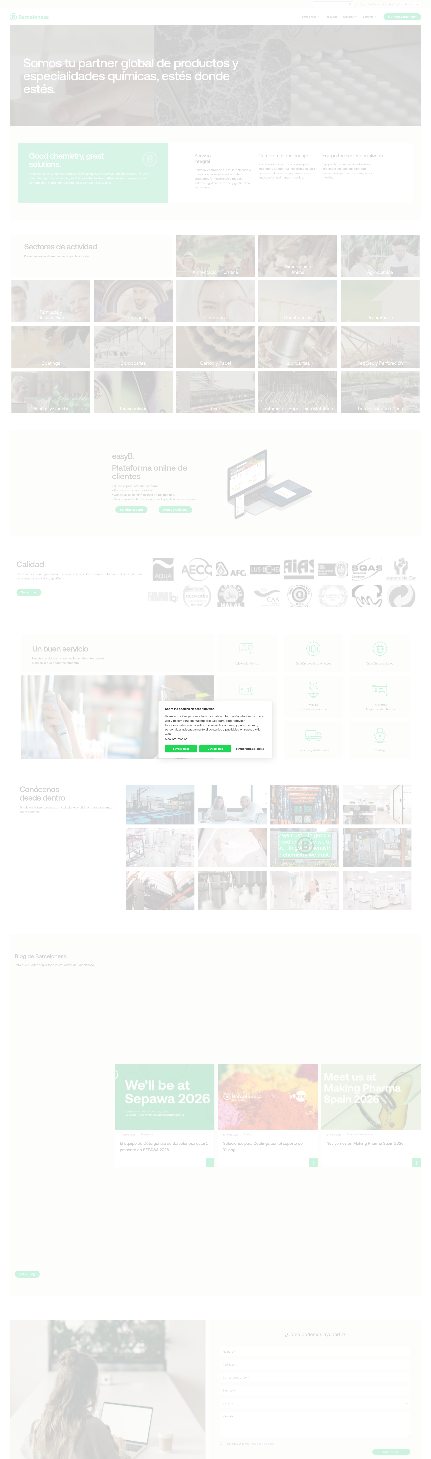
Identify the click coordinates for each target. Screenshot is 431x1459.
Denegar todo (215, 748)
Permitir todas (181, 748)
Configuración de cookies (250, 748)
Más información (176, 739)
